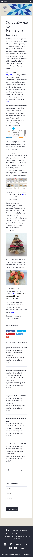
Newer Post (21, 342)
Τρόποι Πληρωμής (21, 534)
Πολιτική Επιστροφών (23, 536)
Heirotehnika (15, 325)
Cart (30, 1)
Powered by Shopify (26, 554)
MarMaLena (15, 554)
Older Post (11, 342)
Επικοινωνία (10, 534)
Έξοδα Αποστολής (8, 536)
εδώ (7, 61)
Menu (5, 1)
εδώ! (17, 298)
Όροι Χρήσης (16, 539)
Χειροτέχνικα (11, 75)
